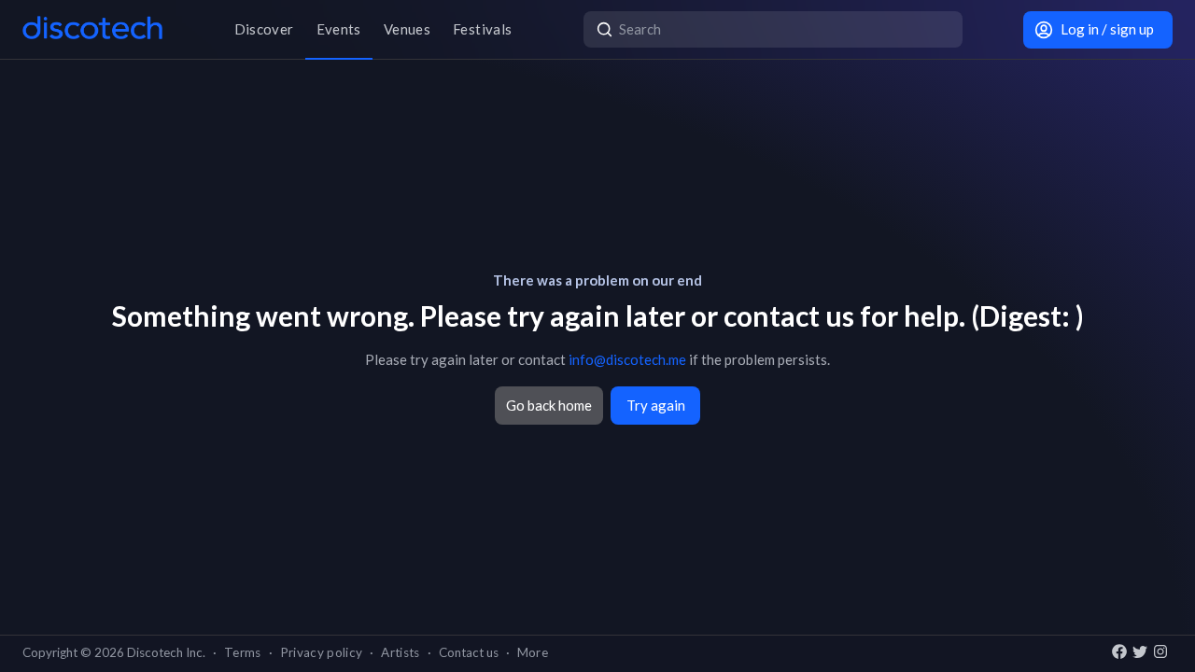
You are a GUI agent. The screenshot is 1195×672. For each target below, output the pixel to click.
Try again (655, 405)
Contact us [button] (469, 652)
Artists (400, 652)
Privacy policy (321, 652)
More (532, 652)
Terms (242, 652)
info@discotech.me (627, 359)
